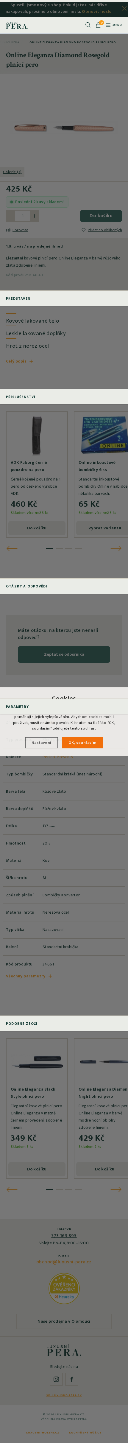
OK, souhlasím (82, 742)
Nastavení (41, 742)
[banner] (17, 25)
